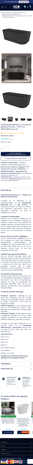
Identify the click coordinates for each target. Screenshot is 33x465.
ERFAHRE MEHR (23, 1)
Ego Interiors (8, 142)
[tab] (16, 190)
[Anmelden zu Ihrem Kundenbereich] (28, 7)
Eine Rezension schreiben (7, 135)
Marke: (3, 142)
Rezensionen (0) (7, 368)
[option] (16, 99)
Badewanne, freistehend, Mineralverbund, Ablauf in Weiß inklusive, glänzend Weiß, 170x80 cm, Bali (7, 421)
